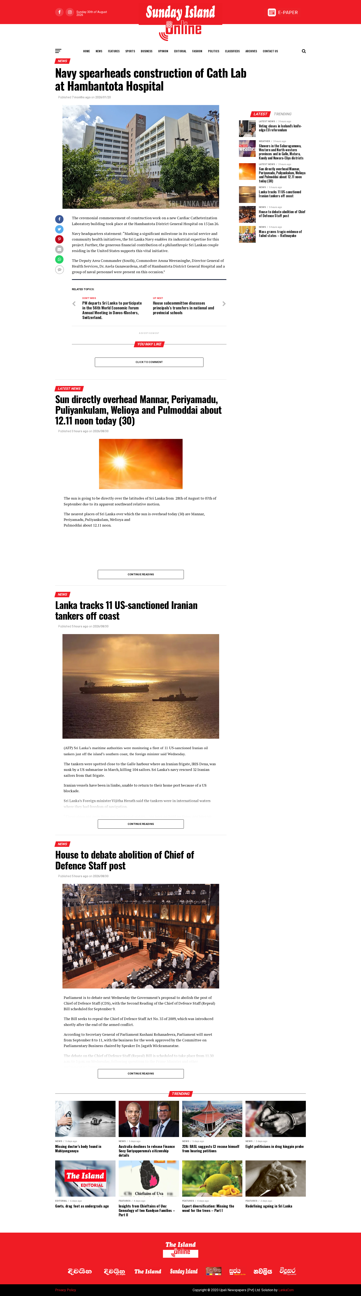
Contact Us (270, 51)
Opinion (163, 51)
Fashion (197, 51)
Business (146, 51)
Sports (130, 51)
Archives (251, 51)
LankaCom (286, 1290)
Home (86, 51)
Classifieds (232, 51)
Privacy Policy (65, 1290)
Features (113, 51)
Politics (213, 51)
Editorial (180, 51)
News (99, 51)
